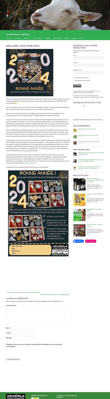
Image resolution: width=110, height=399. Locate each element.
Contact (81, 38)
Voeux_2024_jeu (30, 163)
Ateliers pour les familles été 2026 (87, 129)
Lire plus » (95, 202)
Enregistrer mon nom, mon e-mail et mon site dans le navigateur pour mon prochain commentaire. (34, 345)
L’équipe (47, 38)
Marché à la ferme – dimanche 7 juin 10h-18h (88, 141)
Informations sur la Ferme (82, 77)
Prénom (75, 62)
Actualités (17, 38)
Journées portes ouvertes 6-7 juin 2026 (88, 135)
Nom (8, 328)
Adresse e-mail (77, 70)
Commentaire (11, 305)
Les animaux (37, 38)
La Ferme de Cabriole (18, 34)
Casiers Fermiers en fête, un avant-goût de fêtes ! (23, 292)
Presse (74, 38)
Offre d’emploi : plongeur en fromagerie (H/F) (54, 294)
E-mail (8, 333)
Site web (9, 338)
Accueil (9, 38)
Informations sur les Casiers (82, 80)
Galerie (67, 38)
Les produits (57, 38)
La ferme (26, 38)
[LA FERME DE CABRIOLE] (87, 105)
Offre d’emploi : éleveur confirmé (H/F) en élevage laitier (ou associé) (95, 180)
